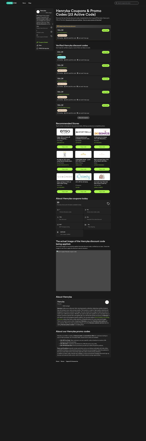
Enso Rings (106, 317)
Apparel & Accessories (72, 361)
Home (57, 361)
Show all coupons (83, 117)
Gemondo (60, 319)
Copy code (65, 147)
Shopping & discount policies (74, 20)
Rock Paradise (99, 317)
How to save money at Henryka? (92, 20)
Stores (62, 361)
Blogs (30, 3)
